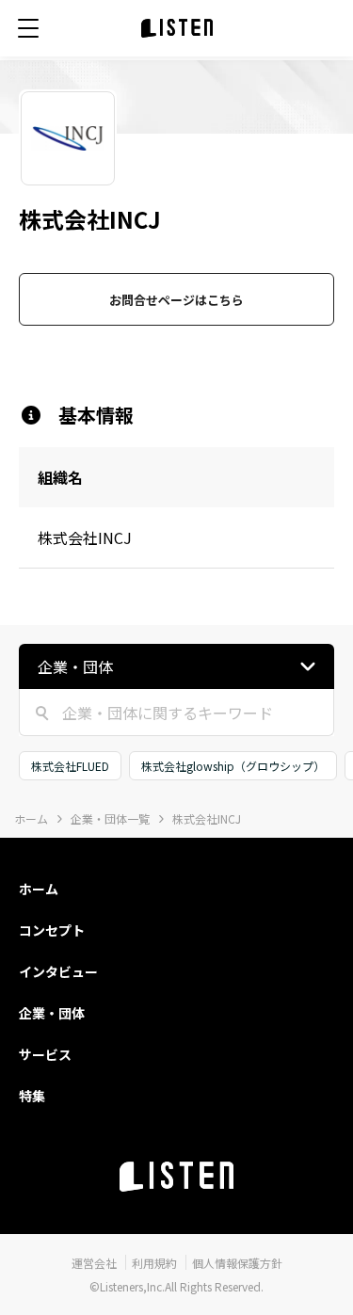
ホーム (31, 818)
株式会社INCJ (206, 818)
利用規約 (154, 1263)
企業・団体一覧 (110, 818)
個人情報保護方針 (237, 1263)
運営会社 (94, 1263)
